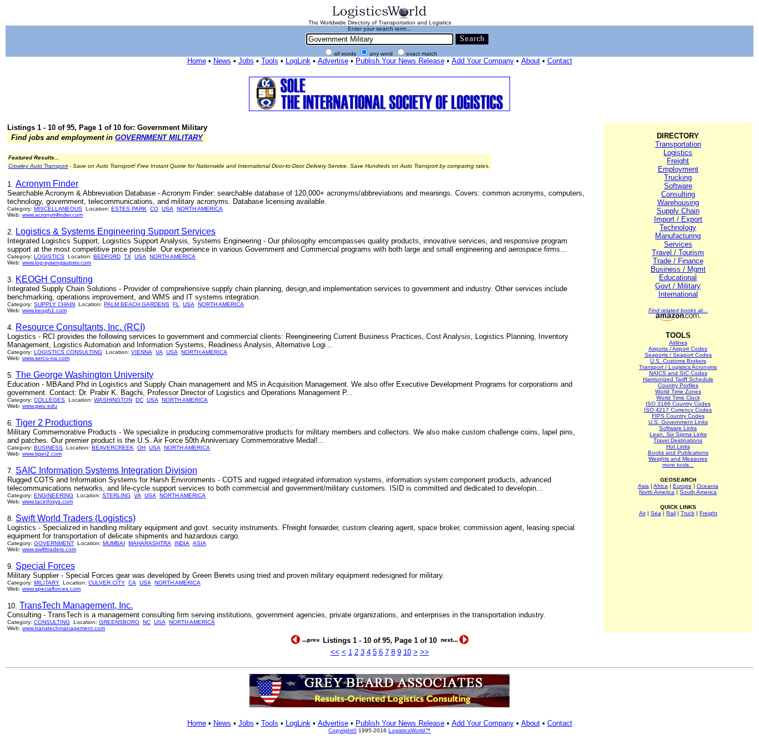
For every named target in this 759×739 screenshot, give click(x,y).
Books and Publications (678, 453)
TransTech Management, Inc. (76, 605)
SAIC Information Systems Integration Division (106, 470)
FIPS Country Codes (678, 416)
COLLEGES (49, 400)
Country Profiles (678, 385)
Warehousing (678, 202)
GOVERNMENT (54, 543)
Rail (671, 513)
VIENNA (141, 352)
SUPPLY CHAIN (54, 304)
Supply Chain (678, 211)
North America (657, 492)
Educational (678, 277)
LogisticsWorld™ (409, 730)
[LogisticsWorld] (379, 17)
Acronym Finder (47, 183)
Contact (559, 61)
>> (424, 652)
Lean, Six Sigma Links (678, 434)
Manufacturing (678, 236)
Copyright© (342, 730)
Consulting (678, 194)
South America (698, 492)
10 (407, 652)
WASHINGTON (113, 400)
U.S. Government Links (678, 422)
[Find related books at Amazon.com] (678, 319)
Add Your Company (483, 61)
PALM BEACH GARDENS (136, 304)
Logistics (677, 152)
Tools (269, 61)
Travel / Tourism (678, 252)
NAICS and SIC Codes (678, 373)
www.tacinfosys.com (47, 501)
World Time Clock (678, 398)
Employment (678, 169)
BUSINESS (48, 448)
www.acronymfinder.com (52, 215)
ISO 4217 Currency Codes (678, 410)
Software (678, 186)
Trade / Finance (678, 261)
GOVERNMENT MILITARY (159, 137)
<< (335, 652)
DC (139, 400)
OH (141, 448)
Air (642, 513)
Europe (682, 486)
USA (167, 209)
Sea (656, 513)
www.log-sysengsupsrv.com (56, 262)
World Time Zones (678, 391)
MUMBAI (114, 543)
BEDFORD (107, 256)
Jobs (246, 61)
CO (154, 209)
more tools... (678, 465)
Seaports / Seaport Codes (678, 355)
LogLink (298, 61)
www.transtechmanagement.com (63, 628)
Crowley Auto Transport (38, 166)
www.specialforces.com (51, 589)
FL (176, 304)
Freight (678, 161)
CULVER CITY (106, 583)
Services (678, 244)
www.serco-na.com (45, 358)
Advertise (333, 61)
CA (132, 583)
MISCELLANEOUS (58, 209)
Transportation (678, 144)
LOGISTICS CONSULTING (68, 352)
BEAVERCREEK (113, 448)
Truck (688, 513)
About (530, 61)
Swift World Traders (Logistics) (76, 518)
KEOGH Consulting (54, 279)
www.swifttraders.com (49, 549)
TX (127, 256)
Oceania (707, 486)
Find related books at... (678, 310)
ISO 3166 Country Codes (678, 404)
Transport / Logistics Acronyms (678, 367)
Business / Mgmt (678, 269)
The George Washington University (84, 375)
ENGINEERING (53, 495)
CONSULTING (52, 622)
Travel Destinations (677, 440)
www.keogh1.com (44, 310)
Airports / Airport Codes (677, 349)
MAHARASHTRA (149, 543)
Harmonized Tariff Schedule (678, 379)
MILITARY (46, 583)
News (222, 61)
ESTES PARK (129, 209)
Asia (643, 486)
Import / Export (678, 219)
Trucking (678, 177)
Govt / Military (678, 286)
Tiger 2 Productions (54, 422)
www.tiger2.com (42, 454)
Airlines (678, 342)
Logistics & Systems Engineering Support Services (116, 231)
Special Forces (45, 566)
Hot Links (678, 446)
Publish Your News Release (400, 61)
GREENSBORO (119, 622)
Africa (660, 486)
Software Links (678, 428)
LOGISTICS (49, 256)
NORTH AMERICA (200, 209)
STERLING (116, 495)
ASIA (199, 543)
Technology (678, 227)
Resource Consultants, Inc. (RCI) (80, 327)
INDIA (181, 543)
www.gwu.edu (39, 406)
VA (159, 352)
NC (147, 622)
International (678, 294)
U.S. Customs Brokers (678, 361)
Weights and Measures (677, 459)
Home (196, 61)
